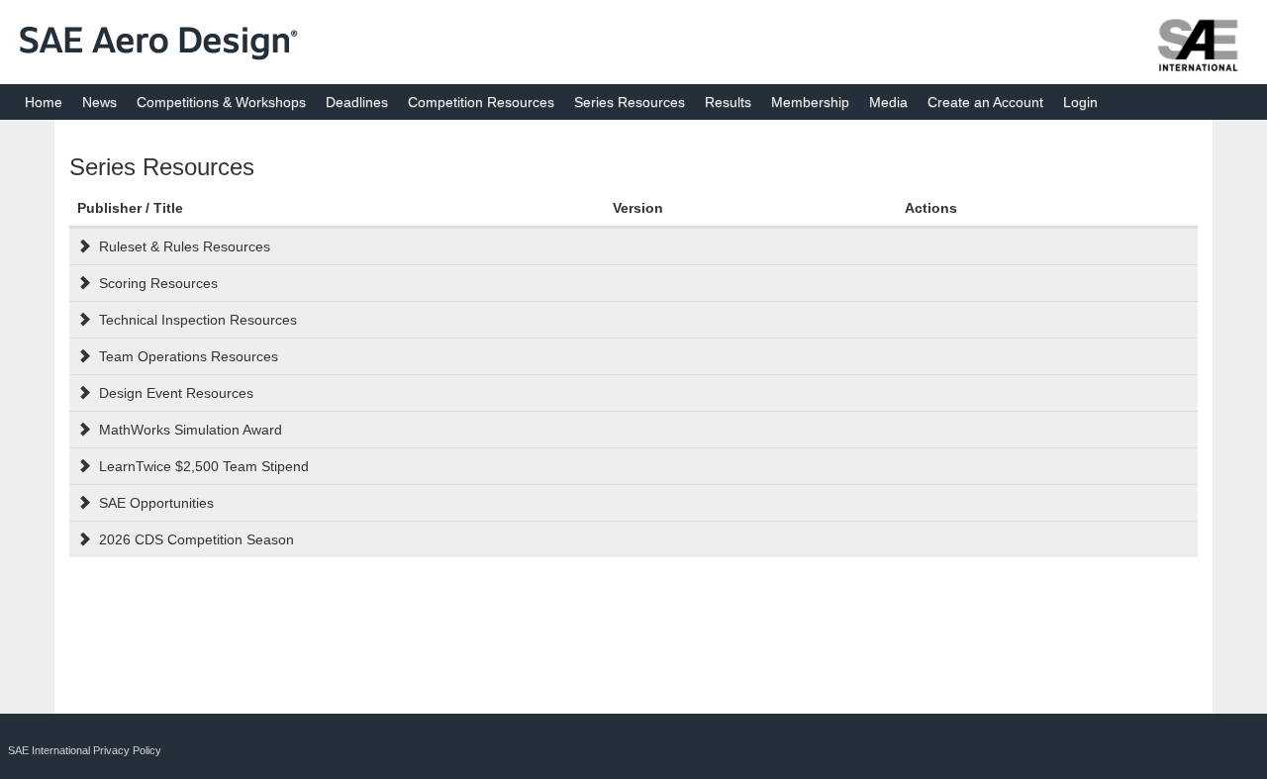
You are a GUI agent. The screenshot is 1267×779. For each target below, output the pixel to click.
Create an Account (985, 102)
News (99, 102)
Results (728, 102)
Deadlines (357, 102)
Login (1080, 102)
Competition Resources (481, 102)
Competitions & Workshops (221, 102)
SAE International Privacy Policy (84, 750)
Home (43, 102)
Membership (810, 102)
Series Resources (629, 102)
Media (888, 102)
